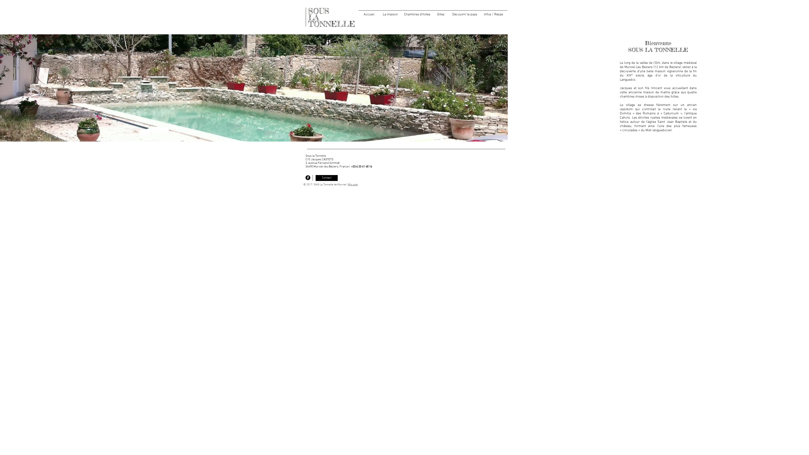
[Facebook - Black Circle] (307, 177)
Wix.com (353, 184)
